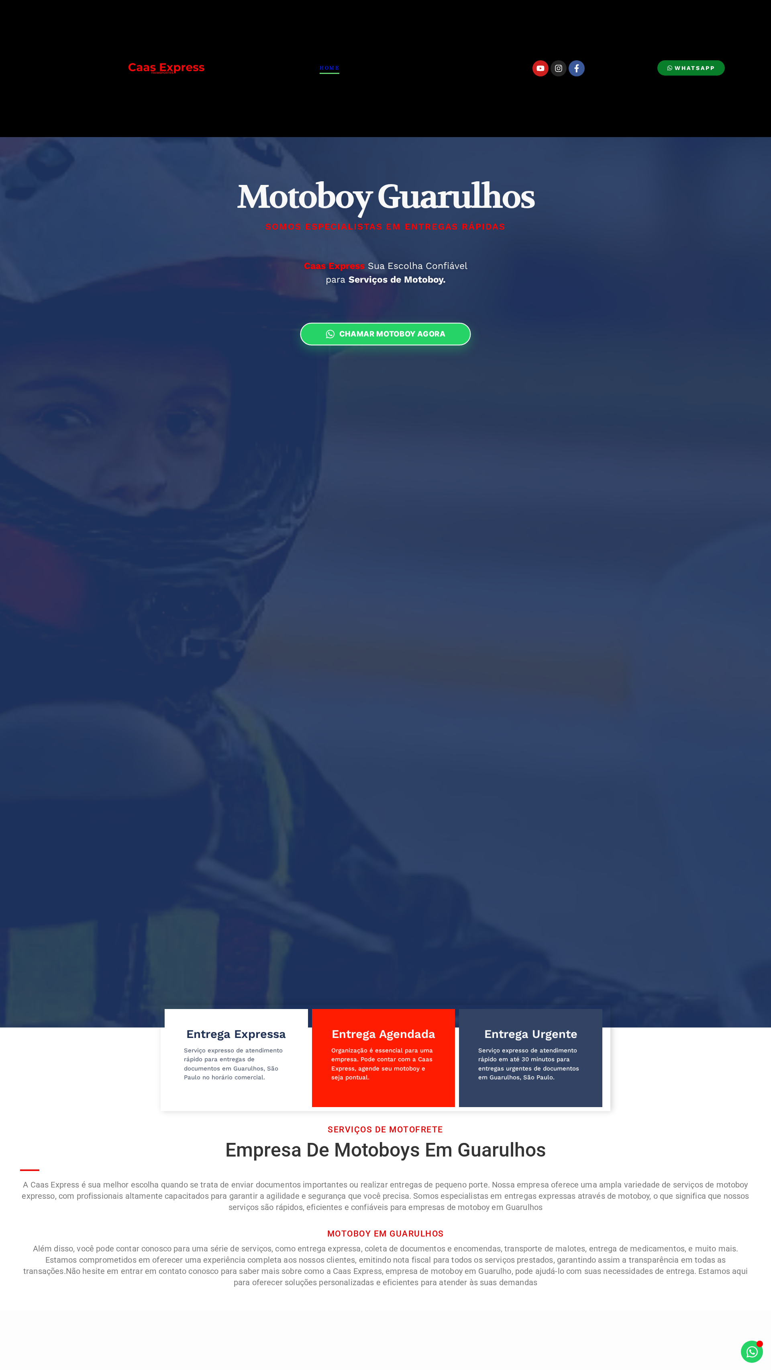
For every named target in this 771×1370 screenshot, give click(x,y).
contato (470, 68)
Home (329, 68)
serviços (371, 68)
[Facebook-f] (577, 68)
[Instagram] (559, 68)
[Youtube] (540, 68)
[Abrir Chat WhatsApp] (752, 1352)
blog (510, 68)
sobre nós (421, 68)
